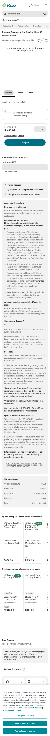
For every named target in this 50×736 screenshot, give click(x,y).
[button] (25, 65)
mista (9, 245)
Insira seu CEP (9, 162)
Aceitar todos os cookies (25, 731)
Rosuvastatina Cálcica (30, 194)
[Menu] (46, 5)
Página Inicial (8, 26)
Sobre (20, 93)
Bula (31, 93)
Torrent (42, 489)
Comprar (25, 142)
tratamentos (38, 281)
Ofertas (8, 93)
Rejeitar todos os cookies (25, 723)
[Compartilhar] (45, 40)
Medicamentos (23, 26)
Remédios (37, 26)
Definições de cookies (25, 716)
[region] (25, 710)
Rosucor (17, 185)
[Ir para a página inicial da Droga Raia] (9, 5)
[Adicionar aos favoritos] (38, 40)
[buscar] (44, 13)
